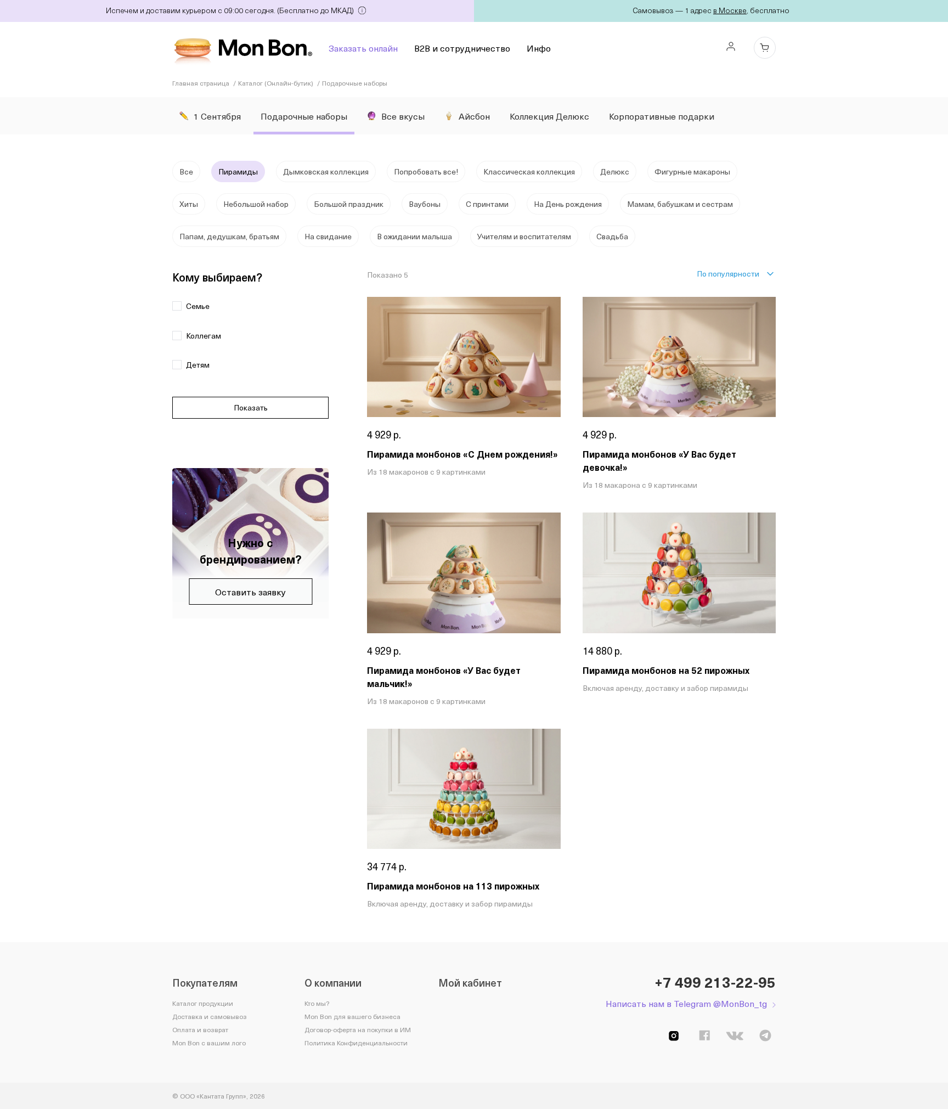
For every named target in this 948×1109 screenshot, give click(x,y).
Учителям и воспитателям (524, 236)
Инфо (539, 47)
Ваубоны (425, 204)
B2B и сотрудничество (462, 47)
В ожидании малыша (414, 236)
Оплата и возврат (200, 1029)
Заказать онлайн (363, 47)
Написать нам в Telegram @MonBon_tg (686, 1003)
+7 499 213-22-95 (715, 982)
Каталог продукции (202, 1003)
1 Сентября (217, 115)
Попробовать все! (426, 171)
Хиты (188, 204)
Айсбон (474, 115)
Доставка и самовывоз (209, 1016)
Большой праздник (348, 204)
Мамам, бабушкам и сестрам (680, 204)
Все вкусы (403, 115)
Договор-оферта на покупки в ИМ (357, 1029)
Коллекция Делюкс (549, 115)
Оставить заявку (250, 591)
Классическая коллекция (529, 171)
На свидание (328, 236)
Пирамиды (238, 171)
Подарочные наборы (304, 115)
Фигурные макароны (692, 171)
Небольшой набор (256, 204)
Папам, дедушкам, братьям (229, 236)
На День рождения (568, 204)
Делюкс (614, 171)
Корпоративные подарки (661, 115)
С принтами (487, 204)
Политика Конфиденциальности (356, 1043)
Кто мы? (316, 1003)
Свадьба (612, 236)
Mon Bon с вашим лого (209, 1043)
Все (186, 171)
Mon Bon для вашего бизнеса (352, 1016)
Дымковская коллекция (326, 171)
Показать (251, 407)
